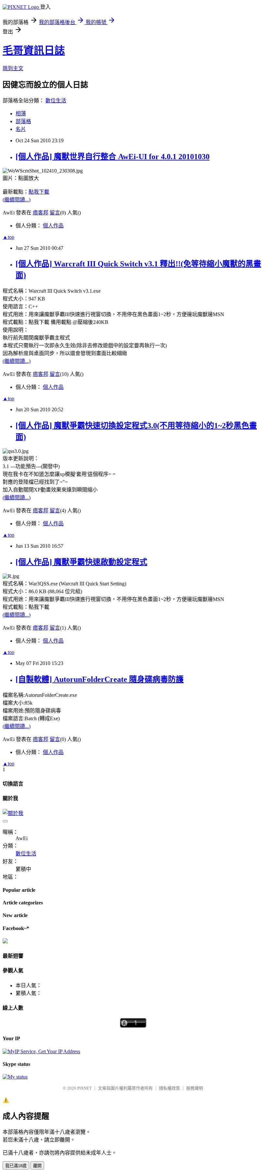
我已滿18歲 (16, 1165)
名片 (21, 129)
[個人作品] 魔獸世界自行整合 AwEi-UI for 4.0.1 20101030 (113, 156)
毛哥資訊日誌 (34, 50)
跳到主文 (13, 68)
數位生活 (55, 100)
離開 (37, 1165)
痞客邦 (40, 212)
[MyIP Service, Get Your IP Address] (41, 1051)
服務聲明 (194, 1088)
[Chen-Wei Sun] (5, 941)
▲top (8, 237)
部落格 (23, 121)
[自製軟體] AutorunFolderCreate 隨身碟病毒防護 (100, 679)
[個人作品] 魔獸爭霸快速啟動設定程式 (81, 562)
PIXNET (84, 1088)
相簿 (21, 113)
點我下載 (39, 192)
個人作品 (53, 225)
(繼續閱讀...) (16, 199)
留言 (55, 212)
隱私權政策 (169, 1088)
